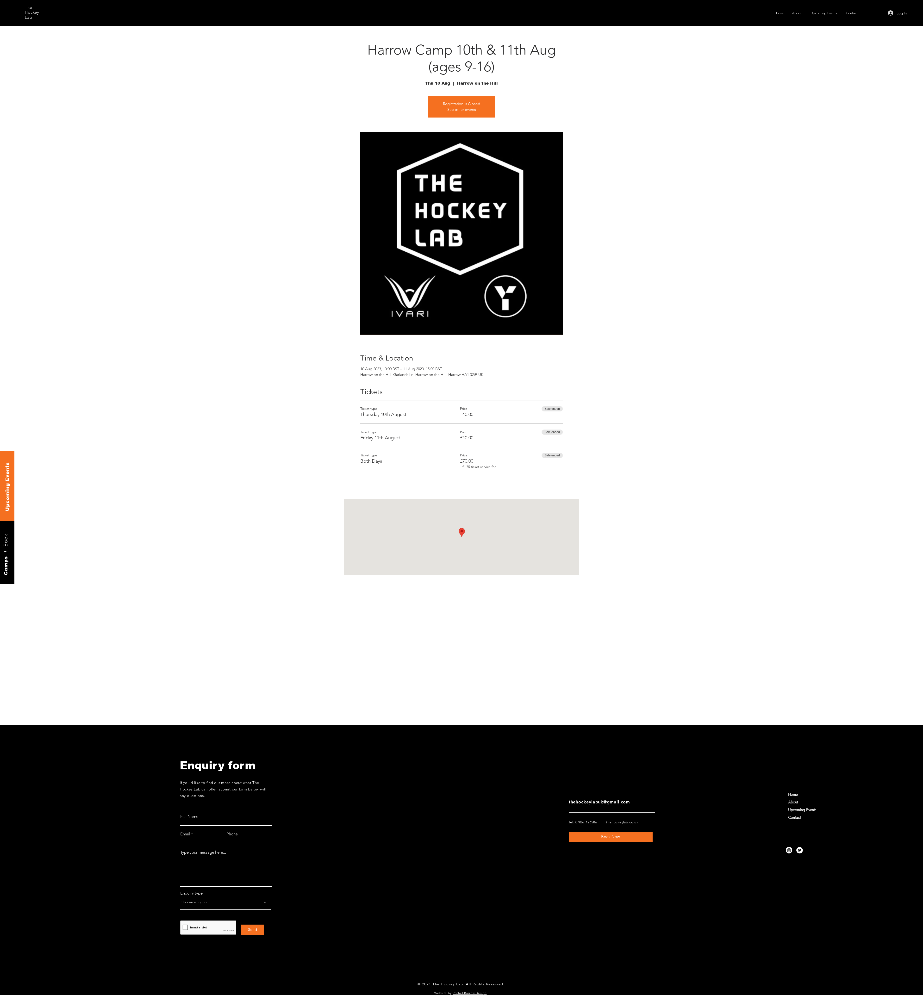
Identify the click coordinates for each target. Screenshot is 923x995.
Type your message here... (203, 852)
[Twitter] (799, 850)
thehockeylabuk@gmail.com (599, 802)
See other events (461, 109)
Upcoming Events (802, 809)
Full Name (189, 817)
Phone (232, 834)
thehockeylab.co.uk (622, 822)
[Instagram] (789, 850)
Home (793, 794)
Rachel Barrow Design (470, 993)
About (793, 802)
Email (185, 834)
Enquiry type (191, 893)
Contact (794, 817)
